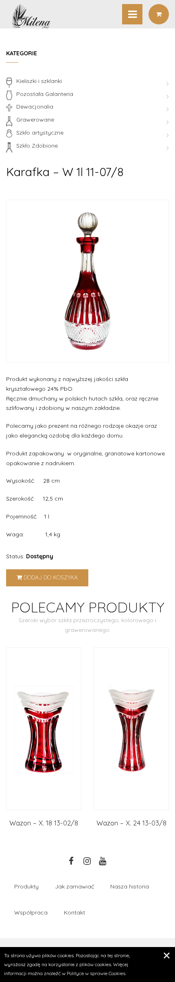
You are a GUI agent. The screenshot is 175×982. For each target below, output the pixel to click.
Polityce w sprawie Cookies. (96, 973)
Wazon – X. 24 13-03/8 (131, 823)
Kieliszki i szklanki (39, 81)
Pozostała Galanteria (44, 94)
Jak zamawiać (74, 886)
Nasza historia (129, 886)
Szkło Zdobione (37, 145)
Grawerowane (35, 119)
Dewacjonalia (34, 106)
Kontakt (74, 912)
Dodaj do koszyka (50, 577)
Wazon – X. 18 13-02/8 (43, 823)
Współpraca (31, 912)
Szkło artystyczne (39, 132)
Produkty (26, 886)
